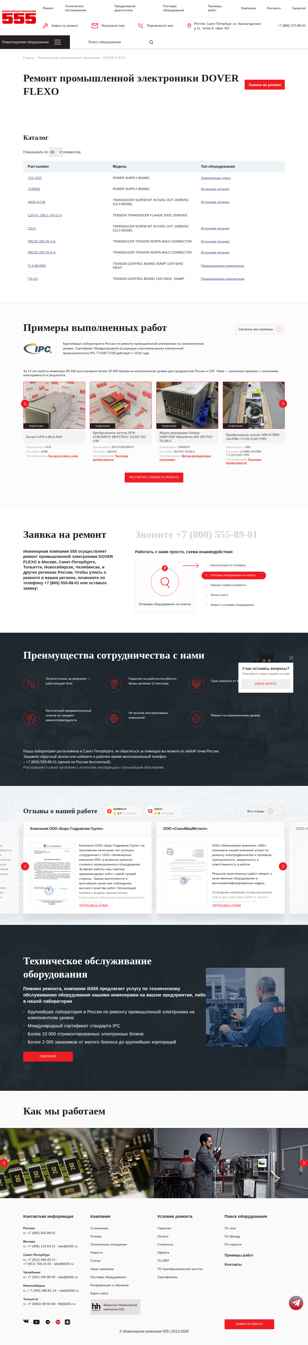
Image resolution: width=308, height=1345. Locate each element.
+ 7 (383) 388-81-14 (42, 1290)
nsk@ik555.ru (69, 1290)
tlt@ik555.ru (66, 1304)
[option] (54, 420)
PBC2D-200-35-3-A (41, 241)
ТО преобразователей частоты (180, 1269)
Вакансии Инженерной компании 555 (120, 1307)
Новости (96, 1252)
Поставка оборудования (108, 1277)
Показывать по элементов (52, 152)
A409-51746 (36, 202)
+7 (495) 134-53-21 (41, 1246)
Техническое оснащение (108, 1244)
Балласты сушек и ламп (63, 455)
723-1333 (34, 178)
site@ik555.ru (68, 1246)
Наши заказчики (102, 1269)
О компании (99, 1228)
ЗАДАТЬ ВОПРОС (266, 683)
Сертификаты (167, 1277)
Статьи (95, 1260)
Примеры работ (239, 1255)
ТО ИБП (163, 1260)
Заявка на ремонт (249, 1324)
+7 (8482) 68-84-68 (41, 1304)
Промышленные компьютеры (222, 265)
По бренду (232, 1236)
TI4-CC (33, 279)
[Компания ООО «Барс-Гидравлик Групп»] (52, 875)
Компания (248, 8)
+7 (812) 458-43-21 (41, 1259)
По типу (230, 1228)
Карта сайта (99, 1293)
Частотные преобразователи (110, 457)
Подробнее (48, 1056)
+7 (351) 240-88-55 (41, 1277)
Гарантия (299, 8)
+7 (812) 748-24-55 (37, 1264)
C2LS (32, 228)
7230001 (34, 189)
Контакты (274, 8)
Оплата (162, 1236)
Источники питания (215, 189)
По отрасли (233, 1244)
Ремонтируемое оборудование (25, 42)
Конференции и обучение (109, 1285)
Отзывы (96, 1236)
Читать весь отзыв (93, 905)
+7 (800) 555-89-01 (292, 25)
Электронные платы (216, 178)
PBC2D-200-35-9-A (41, 252)
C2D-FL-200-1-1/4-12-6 (45, 215)
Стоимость (165, 1244)
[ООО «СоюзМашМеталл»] (185, 875)
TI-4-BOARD (37, 265)
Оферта (163, 1252)
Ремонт (48, 8)
